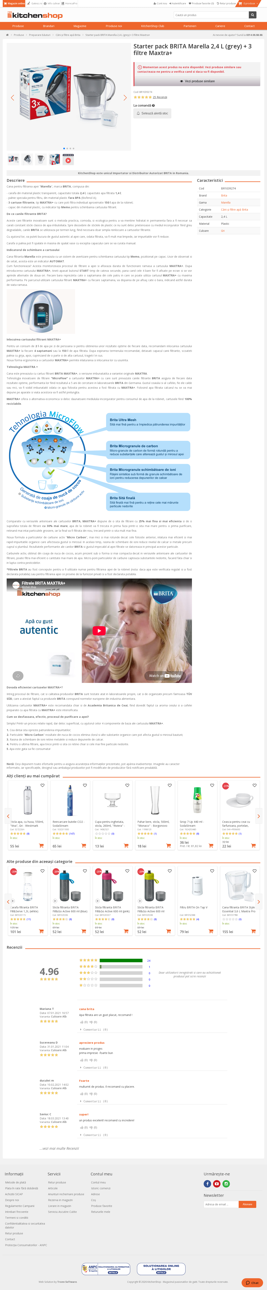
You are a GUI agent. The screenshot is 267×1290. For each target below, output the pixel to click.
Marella (225, 202)
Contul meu (98, 1182)
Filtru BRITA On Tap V (193, 907)
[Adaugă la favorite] (42, 785)
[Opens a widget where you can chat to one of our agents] (252, 1283)
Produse (18, 26)
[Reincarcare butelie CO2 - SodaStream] (70, 800)
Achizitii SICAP (14, 1194)
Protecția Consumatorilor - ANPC (26, 1245)
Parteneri (190, 26)
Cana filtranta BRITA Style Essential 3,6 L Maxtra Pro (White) (238, 911)
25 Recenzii (160, 97)
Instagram (226, 1184)
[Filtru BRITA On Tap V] (197, 885)
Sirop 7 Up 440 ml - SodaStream (192, 823)
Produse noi (114, 26)
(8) (28, 833)
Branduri (48, 26)
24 (148, 960)
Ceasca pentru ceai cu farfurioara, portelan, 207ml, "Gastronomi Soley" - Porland (239, 827)
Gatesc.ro (36, 3)
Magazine (79, 26)
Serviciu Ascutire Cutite (62, 1212)
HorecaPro (71, 3)
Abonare (247, 1204)
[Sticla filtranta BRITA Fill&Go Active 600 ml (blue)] (70, 885)
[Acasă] (7, 35)
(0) (112, 833)
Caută (252, 14)
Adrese (95, 1194)
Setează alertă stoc (154, 113)
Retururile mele (100, 1212)
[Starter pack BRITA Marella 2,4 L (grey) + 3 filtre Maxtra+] (69, 97)
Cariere (220, 26)
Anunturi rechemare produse (66, 1194)
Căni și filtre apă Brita (234, 209)
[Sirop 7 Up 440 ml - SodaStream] (197, 800)
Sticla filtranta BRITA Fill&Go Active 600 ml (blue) (70, 909)
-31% (226, 786)
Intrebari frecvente (16, 1212)
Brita (224, 195)
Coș (93, 1200)
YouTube (216, 1184)
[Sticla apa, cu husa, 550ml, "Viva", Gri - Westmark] (27, 800)
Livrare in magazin (59, 1206)
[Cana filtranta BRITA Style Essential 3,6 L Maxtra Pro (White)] (239, 885)
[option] (28, 815)
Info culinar (53, 3)
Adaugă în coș (41, 845)
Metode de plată (15, 1182)
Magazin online (16, 3)
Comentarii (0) (95, 1029)
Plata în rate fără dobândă (21, 1188)
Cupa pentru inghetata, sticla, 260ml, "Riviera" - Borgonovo (110, 825)
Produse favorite (101, 1206)
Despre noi (12, 1200)
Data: (43, 1013)
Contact (249, 26)
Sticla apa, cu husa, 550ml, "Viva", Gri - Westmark (27, 823)
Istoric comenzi (100, 1188)
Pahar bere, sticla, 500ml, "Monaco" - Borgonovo (153, 823)
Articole (53, 1188)
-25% (14, 872)
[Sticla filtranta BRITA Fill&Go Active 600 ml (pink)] (112, 885)
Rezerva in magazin (60, 1200)
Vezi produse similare (199, 81)
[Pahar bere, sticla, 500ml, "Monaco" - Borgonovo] (155, 800)
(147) (71, 833)
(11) (29, 919)
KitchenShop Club (152, 26)
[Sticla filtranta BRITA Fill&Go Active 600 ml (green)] (155, 885)
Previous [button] (8, 816)
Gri (223, 231)
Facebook (207, 1184)
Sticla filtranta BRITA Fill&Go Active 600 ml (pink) (112, 909)
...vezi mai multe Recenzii (59, 1148)
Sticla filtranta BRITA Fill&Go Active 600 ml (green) (150, 911)
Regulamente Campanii (19, 1206)
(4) (197, 919)
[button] (12, 98)
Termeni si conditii (16, 1217)
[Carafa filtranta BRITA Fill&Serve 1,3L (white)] (27, 885)
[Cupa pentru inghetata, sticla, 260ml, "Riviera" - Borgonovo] (112, 800)
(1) (155, 833)
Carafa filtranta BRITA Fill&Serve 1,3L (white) (24, 909)
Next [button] (258, 816)
